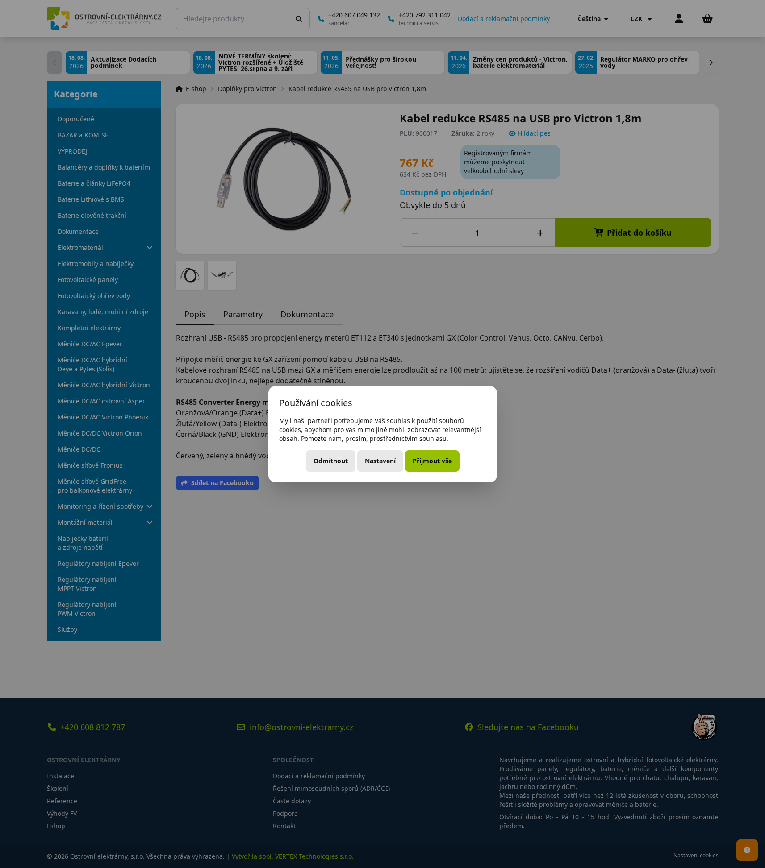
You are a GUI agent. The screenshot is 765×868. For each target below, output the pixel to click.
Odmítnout (331, 461)
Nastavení (380, 461)
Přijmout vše (432, 461)
